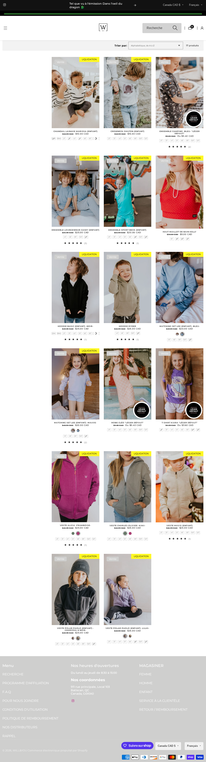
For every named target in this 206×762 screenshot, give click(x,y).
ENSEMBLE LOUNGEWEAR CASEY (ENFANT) (75, 230)
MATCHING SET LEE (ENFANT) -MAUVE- (75, 423)
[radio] (54, 138)
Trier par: (120, 45)
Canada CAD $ (172, 4)
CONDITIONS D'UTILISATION (25, 709)
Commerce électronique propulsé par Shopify (58, 750)
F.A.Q (6, 692)
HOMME (146, 683)
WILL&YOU (20, 750)
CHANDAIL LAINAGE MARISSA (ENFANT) (76, 131)
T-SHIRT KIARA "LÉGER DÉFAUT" (180, 423)
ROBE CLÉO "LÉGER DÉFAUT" (127, 423)
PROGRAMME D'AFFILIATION (25, 683)
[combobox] (161, 28)
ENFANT (145, 692)
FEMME (145, 674)
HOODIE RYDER (127, 326)
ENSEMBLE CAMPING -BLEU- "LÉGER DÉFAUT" (180, 132)
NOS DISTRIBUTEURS (19, 727)
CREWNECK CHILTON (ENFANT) (127, 131)
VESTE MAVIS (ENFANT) (180, 526)
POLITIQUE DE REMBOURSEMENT (30, 718)
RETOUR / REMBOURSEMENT (163, 709)
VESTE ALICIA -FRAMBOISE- (75, 525)
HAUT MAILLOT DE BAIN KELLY (179, 232)
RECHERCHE (13, 674)
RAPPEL (8, 736)
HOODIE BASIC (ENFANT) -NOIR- (75, 326)
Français (194, 4)
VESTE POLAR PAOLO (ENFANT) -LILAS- (127, 628)
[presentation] (96, 138)
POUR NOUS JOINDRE (20, 701)
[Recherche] (174, 28)
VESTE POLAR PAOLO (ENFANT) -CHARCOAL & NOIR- (75, 629)
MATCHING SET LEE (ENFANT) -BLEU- (180, 326)
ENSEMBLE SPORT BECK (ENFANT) (127, 230)
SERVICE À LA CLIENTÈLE (159, 701)
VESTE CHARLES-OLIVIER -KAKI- (127, 526)
